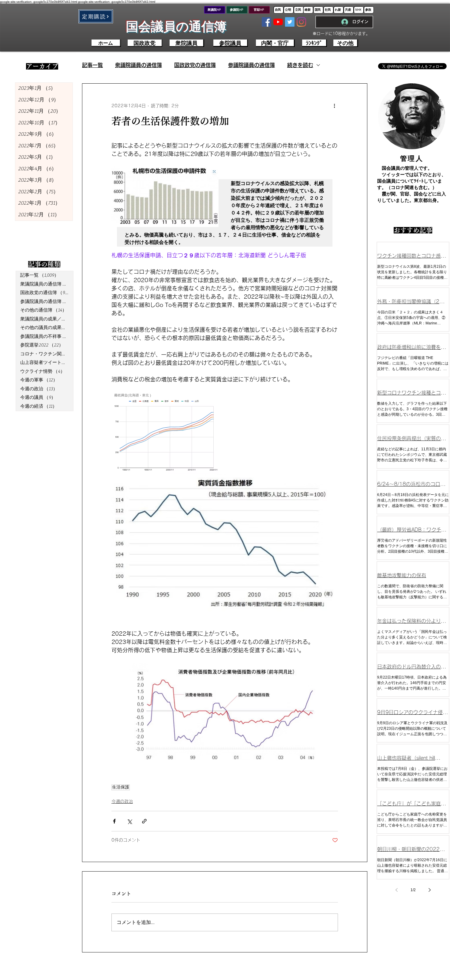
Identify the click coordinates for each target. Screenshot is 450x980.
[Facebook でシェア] (114, 821)
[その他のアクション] (334, 105)
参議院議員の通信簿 (251, 65)
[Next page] (429, 889)
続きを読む (300, 65)
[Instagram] (301, 22)
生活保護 (120, 787)
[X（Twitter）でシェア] (129, 821)
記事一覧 (92, 65)
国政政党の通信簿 (195, 65)
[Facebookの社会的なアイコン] (266, 22)
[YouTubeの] (278, 22)
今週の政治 (122, 801)
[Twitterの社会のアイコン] (289, 22)
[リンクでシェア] (144, 821)
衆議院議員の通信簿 (138, 65)
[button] (95, 16)
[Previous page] (396, 889)
